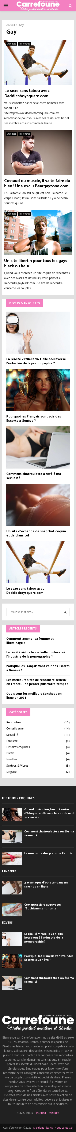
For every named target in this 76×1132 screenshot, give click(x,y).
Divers (10, 753)
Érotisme (12, 741)
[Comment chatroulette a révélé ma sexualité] (38, 447)
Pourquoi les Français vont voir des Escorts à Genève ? (33, 419)
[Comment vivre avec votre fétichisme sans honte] (12, 909)
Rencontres (24, 44)
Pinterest (40, 1112)
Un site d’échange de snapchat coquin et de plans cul (36, 533)
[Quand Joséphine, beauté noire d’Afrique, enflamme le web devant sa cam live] (12, 814)
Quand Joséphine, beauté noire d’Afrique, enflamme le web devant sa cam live (49, 813)
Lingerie (11, 771)
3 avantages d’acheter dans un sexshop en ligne (46, 884)
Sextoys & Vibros (17, 765)
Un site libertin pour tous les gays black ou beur (35, 263)
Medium (54, 1112)
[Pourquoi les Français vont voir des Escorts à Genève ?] (38, 390)
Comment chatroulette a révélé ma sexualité (33, 476)
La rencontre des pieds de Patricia (48, 853)
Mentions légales (43, 1127)
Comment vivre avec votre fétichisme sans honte (42, 906)
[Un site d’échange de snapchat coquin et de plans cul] (38, 505)
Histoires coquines (18, 747)
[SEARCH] (65, 612)
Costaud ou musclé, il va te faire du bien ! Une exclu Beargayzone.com (37, 183)
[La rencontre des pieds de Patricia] (12, 858)
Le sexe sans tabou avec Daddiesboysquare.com (27, 93)
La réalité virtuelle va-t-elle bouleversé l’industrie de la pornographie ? (36, 361)
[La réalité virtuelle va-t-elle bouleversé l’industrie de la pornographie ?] (38, 333)
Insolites (11, 44)
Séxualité (12, 734)
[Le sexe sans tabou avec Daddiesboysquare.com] (38, 562)
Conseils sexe (14, 728)
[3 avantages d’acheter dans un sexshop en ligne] (12, 887)
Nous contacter (64, 1127)
